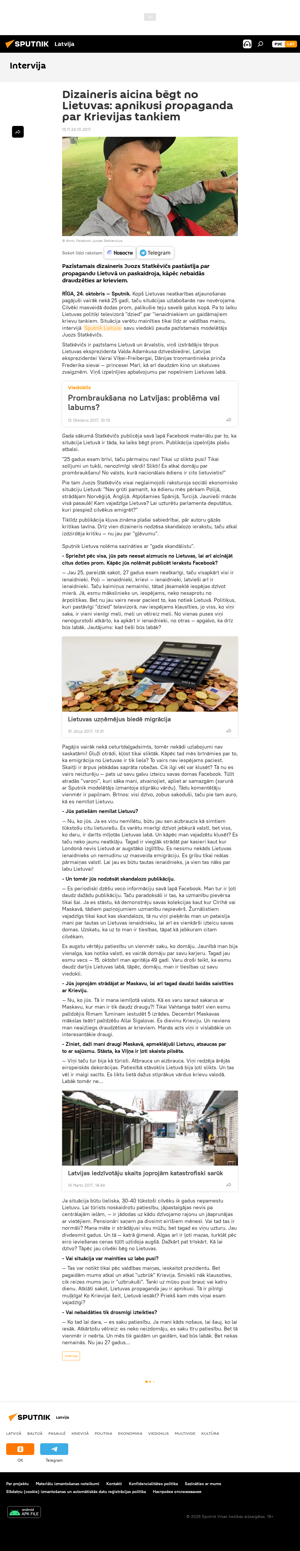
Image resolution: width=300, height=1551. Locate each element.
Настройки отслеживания (177, 1491)
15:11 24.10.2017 (76, 129)
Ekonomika (130, 1433)
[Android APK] (24, 1512)
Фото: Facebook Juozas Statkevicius (94, 240)
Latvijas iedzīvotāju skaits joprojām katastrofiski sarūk (145, 1173)
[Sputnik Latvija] (28, 49)
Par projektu (17, 1483)
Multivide (185, 1433)
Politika (103, 1433)
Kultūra (210, 1433)
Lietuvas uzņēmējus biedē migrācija (119, 719)
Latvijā (13, 1433)
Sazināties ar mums (203, 1483)
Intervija (71, 1356)
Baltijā (34, 1433)
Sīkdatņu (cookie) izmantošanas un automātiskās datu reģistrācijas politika (76, 1491)
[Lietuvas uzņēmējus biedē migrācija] (150, 674)
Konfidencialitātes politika (153, 1483)
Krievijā (80, 1433)
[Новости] (120, 253)
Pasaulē (57, 1433)
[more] (229, 420)
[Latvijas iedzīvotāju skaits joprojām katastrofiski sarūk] (150, 1128)
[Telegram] (155, 253)
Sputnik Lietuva (102, 327)
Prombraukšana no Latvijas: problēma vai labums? (144, 402)
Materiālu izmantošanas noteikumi (67, 1483)
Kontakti (114, 1483)
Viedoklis (79, 387)
